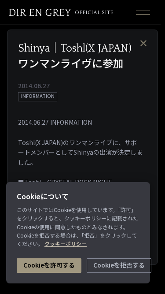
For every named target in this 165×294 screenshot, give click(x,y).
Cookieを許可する (49, 265)
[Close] (143, 42)
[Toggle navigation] (143, 12)
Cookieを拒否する (119, 265)
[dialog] (80, 147)
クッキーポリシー (65, 243)
